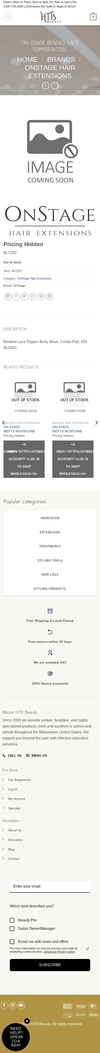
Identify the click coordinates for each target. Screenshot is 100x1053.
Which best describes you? (32, 906)
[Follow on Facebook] (4, 1005)
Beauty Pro (27, 920)
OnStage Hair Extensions (34, 278)
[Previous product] (54, 85)
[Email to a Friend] (33, 296)
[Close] (27, 1021)
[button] (8, 17)
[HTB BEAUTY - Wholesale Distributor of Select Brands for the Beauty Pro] (50, 17)
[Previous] (4, 432)
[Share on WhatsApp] (8, 296)
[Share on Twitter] (24, 296)
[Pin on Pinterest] (41, 296)
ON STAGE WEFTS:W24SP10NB (19, 429)
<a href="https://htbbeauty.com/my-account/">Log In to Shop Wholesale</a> (26, 459)
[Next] (96, 432)
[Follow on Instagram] (13, 1005)
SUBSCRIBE (50, 965)
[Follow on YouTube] (21, 1005)
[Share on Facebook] (16, 296)
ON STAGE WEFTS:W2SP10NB (67, 429)
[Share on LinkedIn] (49, 296)
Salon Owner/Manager (36, 929)
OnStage (19, 285)
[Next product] (45, 85)
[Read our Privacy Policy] (87, 949)
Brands (61, 59)
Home (27, 59)
